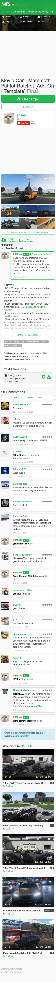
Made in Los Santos (11, 971)
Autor (26, 254)
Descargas (12, 241)
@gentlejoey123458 (23, 575)
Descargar (30, 99)
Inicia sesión (36, 732)
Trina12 (17, 657)
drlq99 (16, 419)
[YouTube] (18, 118)
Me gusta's (28, 241)
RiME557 (17, 254)
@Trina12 (18, 679)
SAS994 (22, 115)
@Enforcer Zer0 (21, 543)
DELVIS (17, 604)
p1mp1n (17, 451)
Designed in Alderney (11, 968)
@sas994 (18, 558)
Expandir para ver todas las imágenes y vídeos (28, 232)
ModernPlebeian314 (23, 690)
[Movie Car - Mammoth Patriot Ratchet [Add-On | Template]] (28, 189)
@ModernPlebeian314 (24, 720)
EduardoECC (20, 469)
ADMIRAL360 (20, 436)
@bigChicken (20, 454)
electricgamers (21, 634)
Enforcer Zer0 (20, 483)
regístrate (9, 735)
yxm (15, 619)
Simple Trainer (41, 294)
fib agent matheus (22, 501)
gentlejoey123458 (22, 554)
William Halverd (21, 404)
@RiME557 (18, 693)
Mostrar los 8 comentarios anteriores (28, 397)
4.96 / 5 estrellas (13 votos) (12, 248)
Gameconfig (14, 316)
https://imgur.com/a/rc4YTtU (28, 706)
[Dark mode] (47, 11)
